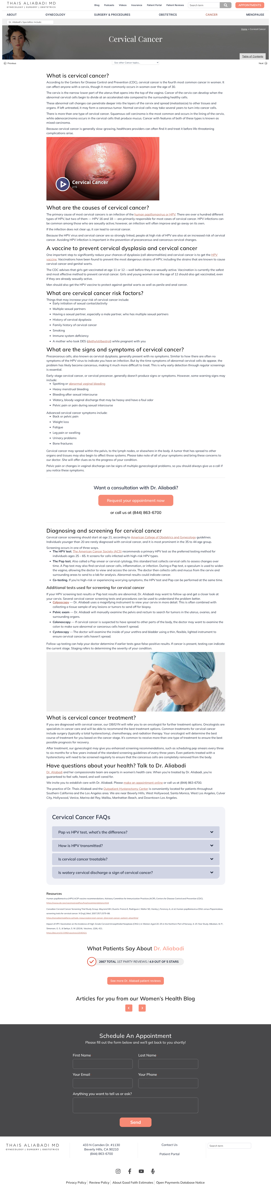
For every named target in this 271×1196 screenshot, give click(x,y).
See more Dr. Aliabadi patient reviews (135, 980)
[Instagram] (118, 1171)
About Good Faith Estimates (132, 1182)
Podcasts (109, 5)
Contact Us (170, 1145)
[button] (225, 5)
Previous (12, 64)
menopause (255, 14)
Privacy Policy (76, 1182)
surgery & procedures (112, 14)
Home (244, 29)
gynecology (55, 14)
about (12, 14)
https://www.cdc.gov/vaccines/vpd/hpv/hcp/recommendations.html (77, 903)
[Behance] (153, 1171)
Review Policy (99, 1182)
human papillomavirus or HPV (154, 214)
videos (123, 5)
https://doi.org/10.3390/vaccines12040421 (66, 933)
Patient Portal (154, 5)
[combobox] (209, 5)
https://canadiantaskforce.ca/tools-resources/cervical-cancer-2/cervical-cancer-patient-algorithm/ (92, 918)
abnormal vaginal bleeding (87, 384)
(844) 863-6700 (147, 512)
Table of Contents (252, 56)
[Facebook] (129, 1171)
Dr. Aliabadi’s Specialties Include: (25, 22)
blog (96, 5)
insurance (136, 5)
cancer (212, 14)
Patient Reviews (175, 5)
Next (261, 64)
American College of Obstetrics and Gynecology (163, 537)
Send (135, 1122)
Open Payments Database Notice (180, 1182)
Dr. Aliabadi (54, 772)
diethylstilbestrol (99, 341)
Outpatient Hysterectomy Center (126, 789)
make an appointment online (143, 782)
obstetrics (168, 14)
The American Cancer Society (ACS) (97, 551)
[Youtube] (141, 1171)
